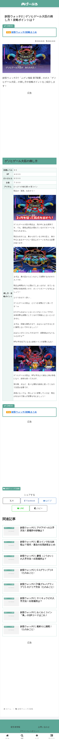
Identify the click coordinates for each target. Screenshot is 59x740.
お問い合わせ (44, 727)
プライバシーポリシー (29, 731)
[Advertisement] (29, 125)
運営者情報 (15, 727)
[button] (38, 508)
